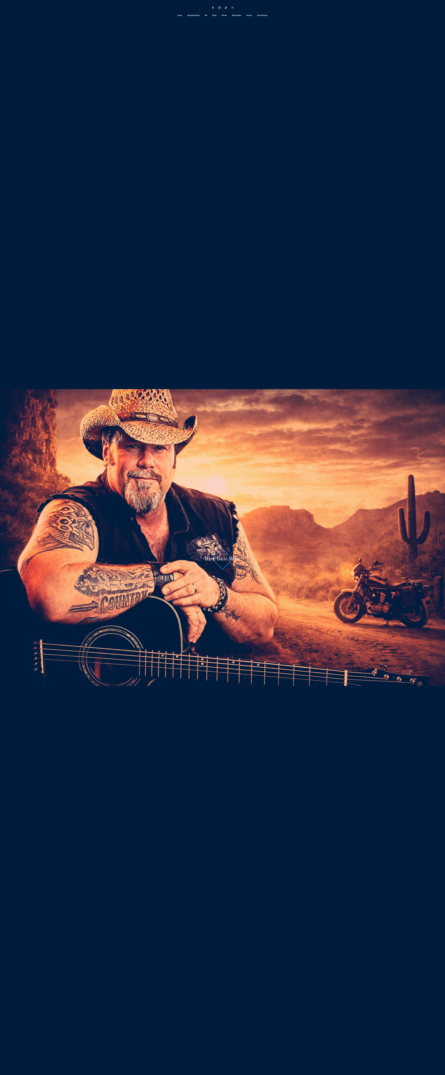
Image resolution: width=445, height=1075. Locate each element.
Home (180, 15)
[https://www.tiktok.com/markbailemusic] (226, 7)
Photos (224, 15)
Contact (249, 15)
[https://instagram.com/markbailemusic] (219, 7)
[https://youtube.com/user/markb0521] (232, 7)
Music (214, 15)
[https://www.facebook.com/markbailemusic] (213, 7)
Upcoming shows (193, 15)
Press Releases (262, 15)
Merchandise (236, 15)
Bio (206, 15)
